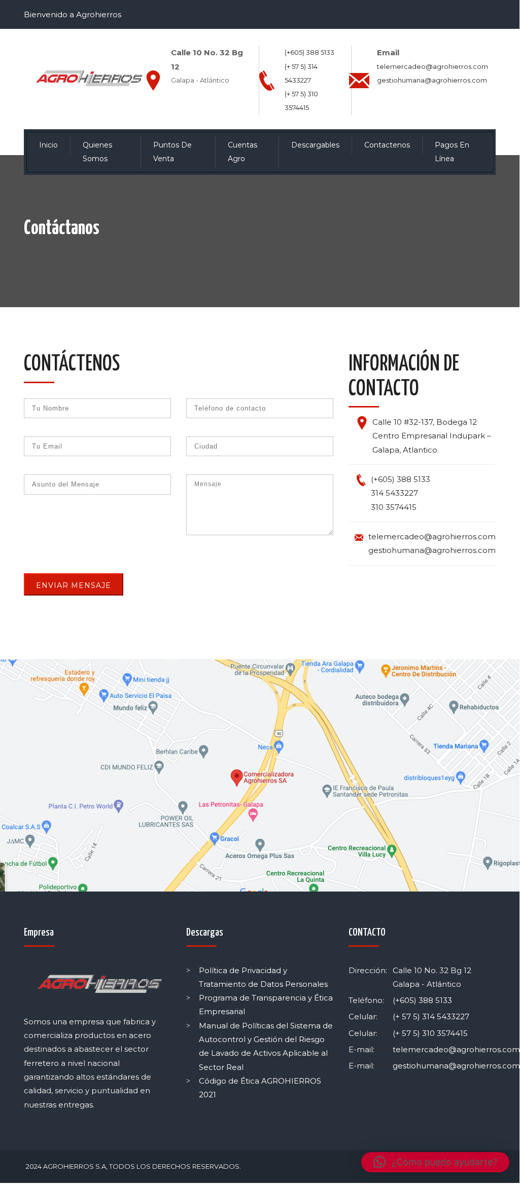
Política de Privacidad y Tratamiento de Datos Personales (263, 977)
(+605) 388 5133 (309, 52)
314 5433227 (394, 493)
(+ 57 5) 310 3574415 (430, 1033)
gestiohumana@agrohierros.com (432, 80)
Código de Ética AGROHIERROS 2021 (260, 1087)
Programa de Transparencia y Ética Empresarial (266, 1004)
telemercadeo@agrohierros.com (432, 66)
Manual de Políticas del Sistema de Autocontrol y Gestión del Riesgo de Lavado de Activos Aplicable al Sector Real (266, 1046)
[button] (435, 1162)
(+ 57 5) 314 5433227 (431, 1016)
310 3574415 (394, 507)
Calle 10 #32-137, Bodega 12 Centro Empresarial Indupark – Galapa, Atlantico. (431, 436)
